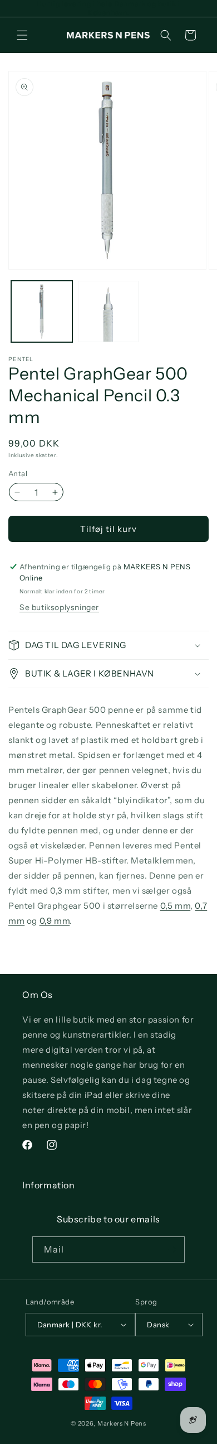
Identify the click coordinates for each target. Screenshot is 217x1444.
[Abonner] (172, 1249)
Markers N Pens (121, 1423)
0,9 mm (55, 920)
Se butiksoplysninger (59, 607)
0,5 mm (175, 905)
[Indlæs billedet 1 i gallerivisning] (41, 311)
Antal (17, 473)
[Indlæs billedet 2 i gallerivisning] (108, 311)
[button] (22, 35)
